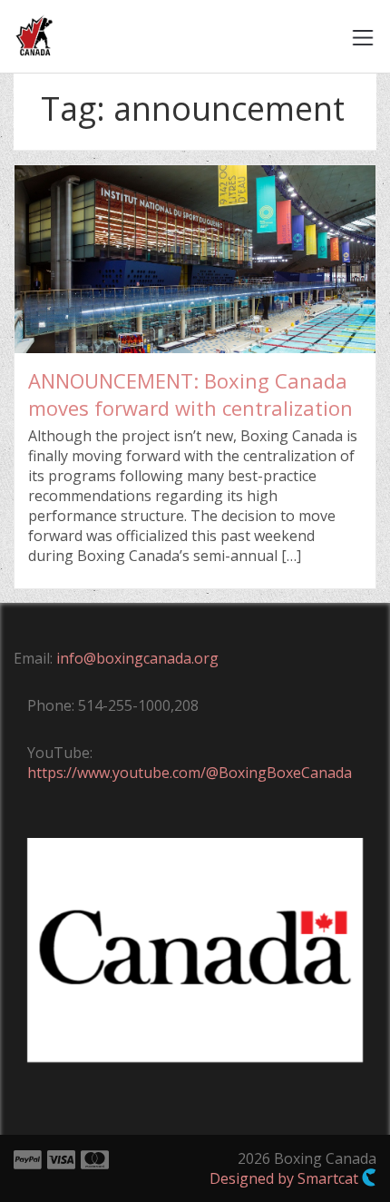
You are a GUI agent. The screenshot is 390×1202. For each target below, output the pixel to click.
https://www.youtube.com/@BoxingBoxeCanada (189, 773)
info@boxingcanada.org (137, 658)
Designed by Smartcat (286, 1178)
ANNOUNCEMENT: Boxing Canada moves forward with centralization (190, 394)
